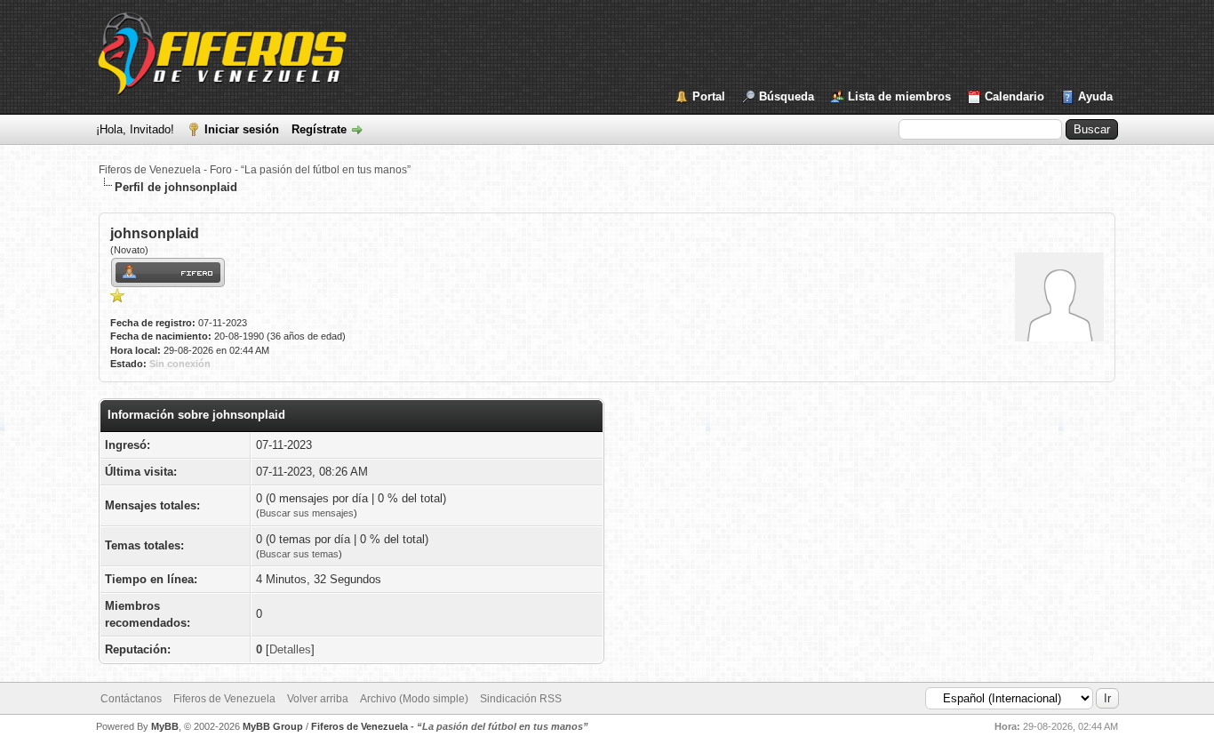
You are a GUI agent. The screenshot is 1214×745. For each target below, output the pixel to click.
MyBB (165, 726)
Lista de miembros (899, 96)
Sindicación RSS (521, 699)
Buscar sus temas (299, 554)
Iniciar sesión (241, 129)
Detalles (290, 649)
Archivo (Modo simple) (414, 699)
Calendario (1014, 96)
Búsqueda (786, 96)
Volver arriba (317, 699)
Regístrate (319, 129)
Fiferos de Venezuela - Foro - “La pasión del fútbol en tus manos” (255, 170)
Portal (708, 96)
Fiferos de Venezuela (224, 699)
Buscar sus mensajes (307, 513)
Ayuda (1095, 96)
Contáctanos (131, 699)
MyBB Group (273, 726)
